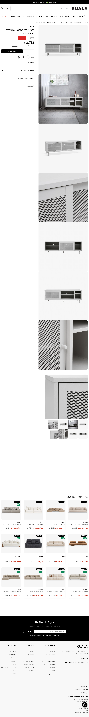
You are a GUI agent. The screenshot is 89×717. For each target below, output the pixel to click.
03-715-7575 (81, 686)
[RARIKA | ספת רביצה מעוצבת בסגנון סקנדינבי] (55, 510)
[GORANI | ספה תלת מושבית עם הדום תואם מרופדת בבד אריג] (11, 577)
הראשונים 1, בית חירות (82, 708)
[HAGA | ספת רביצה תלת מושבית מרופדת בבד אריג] (55, 543)
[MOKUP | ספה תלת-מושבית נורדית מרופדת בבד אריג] (78, 510)
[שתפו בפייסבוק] (28, 57)
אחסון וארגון (78, 22)
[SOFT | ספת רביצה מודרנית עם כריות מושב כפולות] (33, 510)
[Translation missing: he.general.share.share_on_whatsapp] (19, 57)
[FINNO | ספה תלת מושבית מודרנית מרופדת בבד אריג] (11, 510)
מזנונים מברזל (64, 22)
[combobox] (39, 8)
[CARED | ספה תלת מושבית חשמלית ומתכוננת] (33, 543)
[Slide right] (3, 2)
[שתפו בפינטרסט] (23, 57)
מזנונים (71, 22)
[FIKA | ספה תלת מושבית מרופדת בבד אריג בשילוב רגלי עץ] (55, 577)
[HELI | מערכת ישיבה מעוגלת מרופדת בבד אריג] (78, 543)
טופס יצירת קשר (81, 692)
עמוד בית (85, 22)
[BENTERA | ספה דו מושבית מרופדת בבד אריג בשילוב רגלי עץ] (11, 543)
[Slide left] (86, 2)
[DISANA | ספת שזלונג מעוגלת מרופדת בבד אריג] (78, 577)
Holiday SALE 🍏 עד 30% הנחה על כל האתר (44, 2)
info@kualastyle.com (79, 689)
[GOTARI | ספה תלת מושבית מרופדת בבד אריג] (33, 577)
